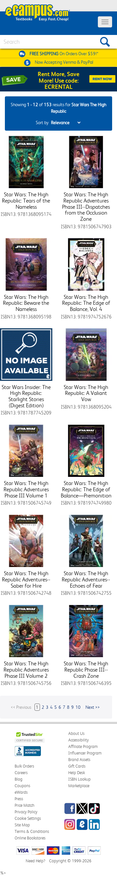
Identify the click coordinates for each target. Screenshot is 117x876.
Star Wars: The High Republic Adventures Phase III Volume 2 (26, 669)
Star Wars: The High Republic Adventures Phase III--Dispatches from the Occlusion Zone (86, 206)
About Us (76, 733)
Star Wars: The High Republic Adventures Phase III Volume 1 (26, 489)
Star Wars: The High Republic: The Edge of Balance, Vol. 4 (86, 303)
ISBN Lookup (79, 779)
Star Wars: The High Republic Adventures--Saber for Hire (26, 579)
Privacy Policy (26, 811)
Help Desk (76, 772)
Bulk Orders (24, 766)
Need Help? (35, 860)
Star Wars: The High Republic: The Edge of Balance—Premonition (86, 489)
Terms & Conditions (32, 831)
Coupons (22, 785)
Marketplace (78, 785)
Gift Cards (76, 766)
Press (19, 798)
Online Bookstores (30, 837)
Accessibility (78, 740)
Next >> (92, 707)
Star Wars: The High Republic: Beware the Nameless (26, 303)
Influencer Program (85, 753)
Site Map (22, 824)
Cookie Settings (28, 818)
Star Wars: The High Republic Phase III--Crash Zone (86, 669)
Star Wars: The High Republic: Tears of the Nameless (26, 200)
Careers (21, 772)
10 (78, 707)
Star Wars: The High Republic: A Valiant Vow (86, 393)
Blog (18, 779)
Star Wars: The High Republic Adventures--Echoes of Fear (86, 579)
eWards (21, 792)
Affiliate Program (83, 746)
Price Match (24, 805)
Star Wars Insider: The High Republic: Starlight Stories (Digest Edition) (26, 396)
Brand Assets (79, 759)
